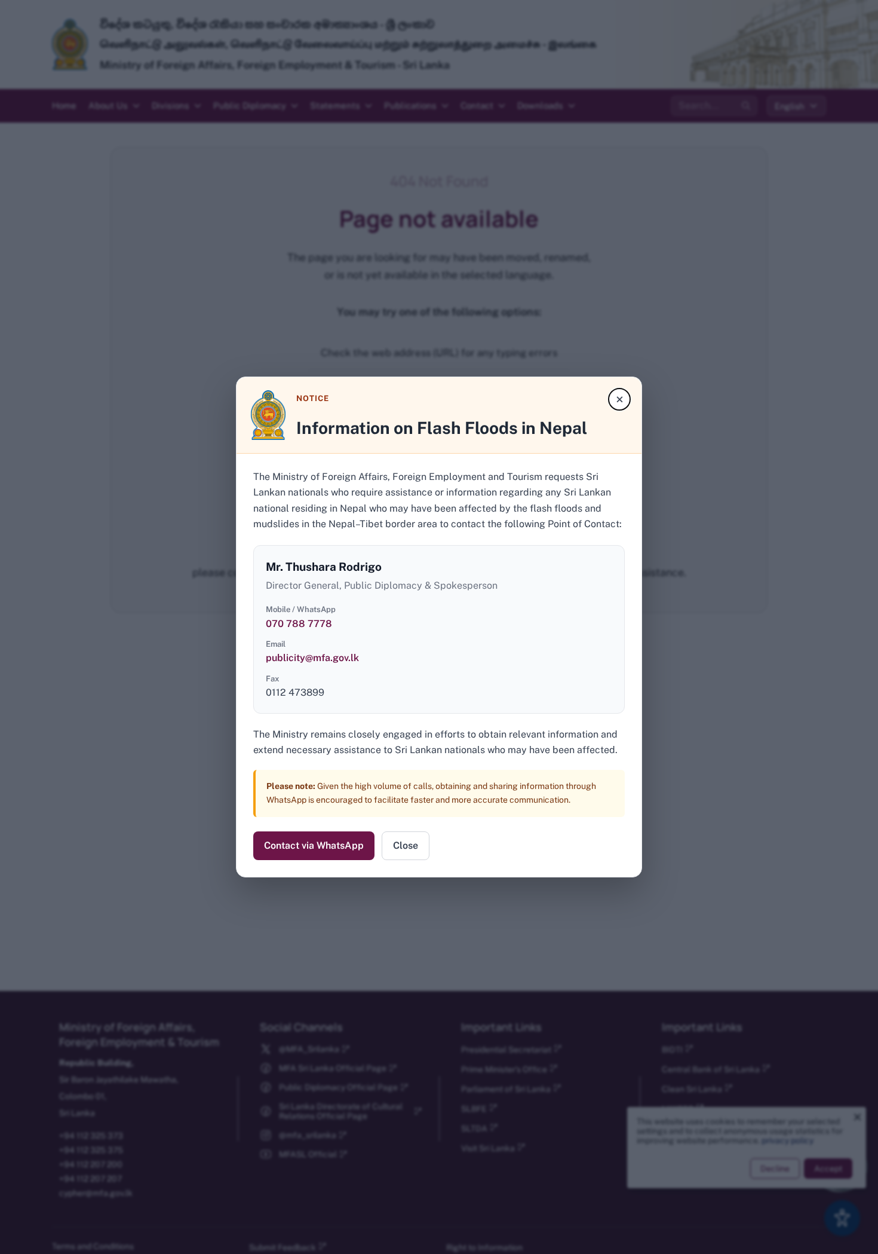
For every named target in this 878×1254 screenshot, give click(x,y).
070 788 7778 (299, 623)
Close (405, 845)
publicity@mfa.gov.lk (312, 657)
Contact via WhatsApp (314, 845)
